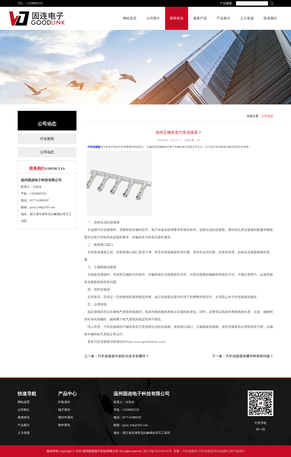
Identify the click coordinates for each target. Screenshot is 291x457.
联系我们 (270, 18)
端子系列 (64, 409)
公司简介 (153, 18)
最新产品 (200, 18)
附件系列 (64, 425)
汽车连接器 (94, 146)
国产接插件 (237, 451)
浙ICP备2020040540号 (157, 451)
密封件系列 (65, 417)
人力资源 (247, 18)
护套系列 (64, 402)
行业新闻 (47, 138)
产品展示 (223, 18)
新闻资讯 (176, 18)
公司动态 (47, 152)
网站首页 (130, 18)
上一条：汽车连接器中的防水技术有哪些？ (116, 356)
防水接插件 (221, 451)
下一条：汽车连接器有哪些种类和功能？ (242, 356)
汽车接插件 (189, 451)
